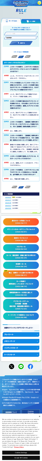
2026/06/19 (8, 200)
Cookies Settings (21, 452)
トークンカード (9, 354)
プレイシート (8, 334)
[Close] (39, 416)
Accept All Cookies (21, 458)
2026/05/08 (8, 203)
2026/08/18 (8, 197)
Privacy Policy (19, 447)
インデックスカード (11, 348)
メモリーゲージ (9, 341)
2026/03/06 (8, 208)
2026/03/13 (8, 205)
